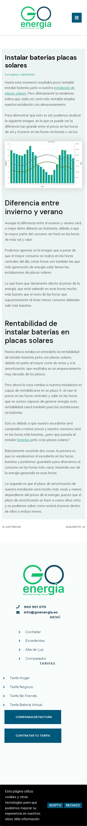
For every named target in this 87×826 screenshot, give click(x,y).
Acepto (55, 805)
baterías (23, 440)
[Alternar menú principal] (77, 18)
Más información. (27, 819)
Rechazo (73, 805)
